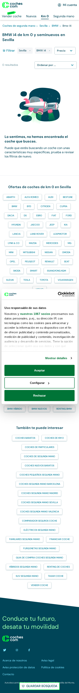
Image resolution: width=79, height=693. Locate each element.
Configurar (37, 382)
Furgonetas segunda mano (39, 548)
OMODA (66, 252)
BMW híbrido (14, 408)
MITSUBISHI (29, 252)
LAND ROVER (37, 233)
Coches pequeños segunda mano (40, 474)
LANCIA (16, 233)
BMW (14, 206)
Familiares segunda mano (24, 539)
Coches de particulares (39, 447)
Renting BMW (64, 408)
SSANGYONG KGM (56, 270)
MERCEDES (52, 243)
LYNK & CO (13, 243)
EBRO (39, 215)
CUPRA (63, 206)
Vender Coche (39, 585)
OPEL (12, 261)
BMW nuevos (39, 408)
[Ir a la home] (12, 5)
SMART (33, 270)
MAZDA (33, 243)
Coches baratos (25, 438)
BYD (29, 206)
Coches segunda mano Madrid (39, 493)
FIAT (54, 215)
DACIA (10, 215)
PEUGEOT (30, 261)
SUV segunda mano (27, 576)
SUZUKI (10, 279)
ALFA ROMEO (32, 197)
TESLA (26, 279)
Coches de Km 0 (54, 438)
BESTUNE (68, 197)
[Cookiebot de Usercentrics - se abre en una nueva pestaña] (58, 294)
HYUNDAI (16, 224)
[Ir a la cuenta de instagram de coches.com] (17, 650)
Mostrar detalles (56, 358)
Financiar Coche (59, 539)
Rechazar (39, 395)
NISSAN (49, 252)
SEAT (66, 261)
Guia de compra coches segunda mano (39, 557)
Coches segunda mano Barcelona (39, 484)
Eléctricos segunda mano (39, 530)
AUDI (50, 197)
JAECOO (35, 224)
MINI (11, 252)
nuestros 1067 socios (35, 313)
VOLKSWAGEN (65, 279)
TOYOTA (44, 279)
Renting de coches (58, 566)
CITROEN (45, 206)
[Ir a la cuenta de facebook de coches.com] (29, 650)
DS (25, 215)
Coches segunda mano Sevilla (39, 502)
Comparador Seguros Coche (39, 520)
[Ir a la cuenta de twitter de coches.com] (4, 650)
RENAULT (49, 261)
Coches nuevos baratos (39, 465)
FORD (69, 215)
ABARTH (10, 197)
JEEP (51, 224)
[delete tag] (30, 50)
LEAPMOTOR (60, 233)
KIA (65, 224)
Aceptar (39, 370)
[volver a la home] (12, 638)
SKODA (16, 270)
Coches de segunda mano (39, 456)
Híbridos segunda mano (23, 566)
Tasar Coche (55, 576)
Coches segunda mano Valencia (39, 511)
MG (69, 243)
